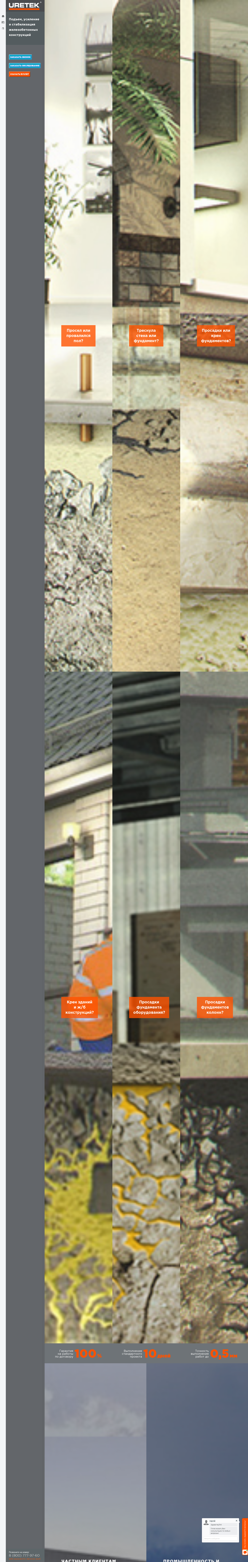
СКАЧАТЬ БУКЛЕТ (19, 74)
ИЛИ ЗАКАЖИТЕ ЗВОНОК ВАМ (24, 1559)
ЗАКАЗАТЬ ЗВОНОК (20, 57)
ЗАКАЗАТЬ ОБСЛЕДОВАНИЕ (24, 66)
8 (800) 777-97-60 (24, 1555)
